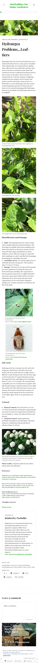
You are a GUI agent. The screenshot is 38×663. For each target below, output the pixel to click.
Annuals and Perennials (10, 39)
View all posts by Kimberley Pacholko (18, 554)
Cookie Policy (6, 655)
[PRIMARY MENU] (34, 5)
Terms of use (6, 507)
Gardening (6, 565)
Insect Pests (23, 567)
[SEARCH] (4, 5)
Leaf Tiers (31, 567)
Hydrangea (26, 565)
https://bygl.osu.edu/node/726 (11, 497)
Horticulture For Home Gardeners (19, 5)
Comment (29, 619)
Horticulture (16, 565)
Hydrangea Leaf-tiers (10, 567)
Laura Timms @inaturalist (22, 321)
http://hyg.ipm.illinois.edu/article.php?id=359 (15, 487)
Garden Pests (23, 39)
